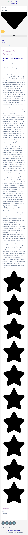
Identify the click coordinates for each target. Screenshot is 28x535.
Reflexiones (6, 508)
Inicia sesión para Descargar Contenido (13, 68)
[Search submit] (3, 31)
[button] (14, 36)
